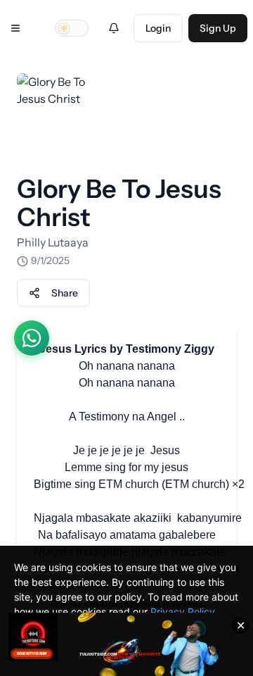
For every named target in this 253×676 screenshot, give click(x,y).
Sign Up (218, 28)
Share (64, 293)
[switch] (72, 28)
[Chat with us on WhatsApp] (31, 338)
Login (158, 28)
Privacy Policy (182, 612)
